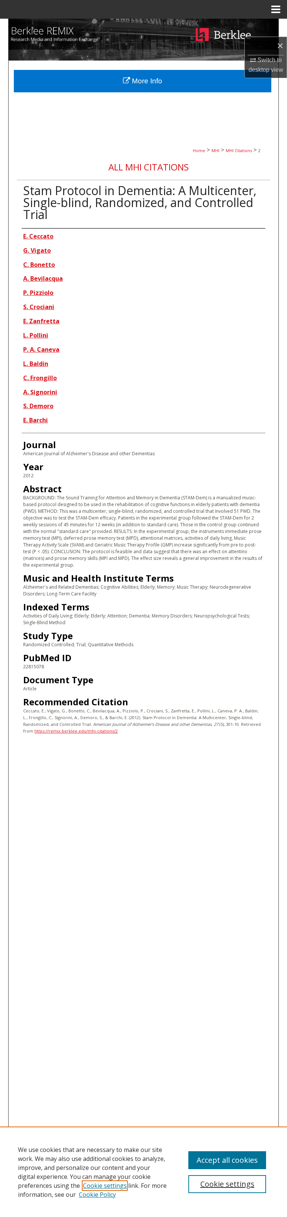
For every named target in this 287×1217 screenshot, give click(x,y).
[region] (143, 1172)
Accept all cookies (227, 1160)
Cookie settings (105, 1185)
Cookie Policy (97, 1194)
